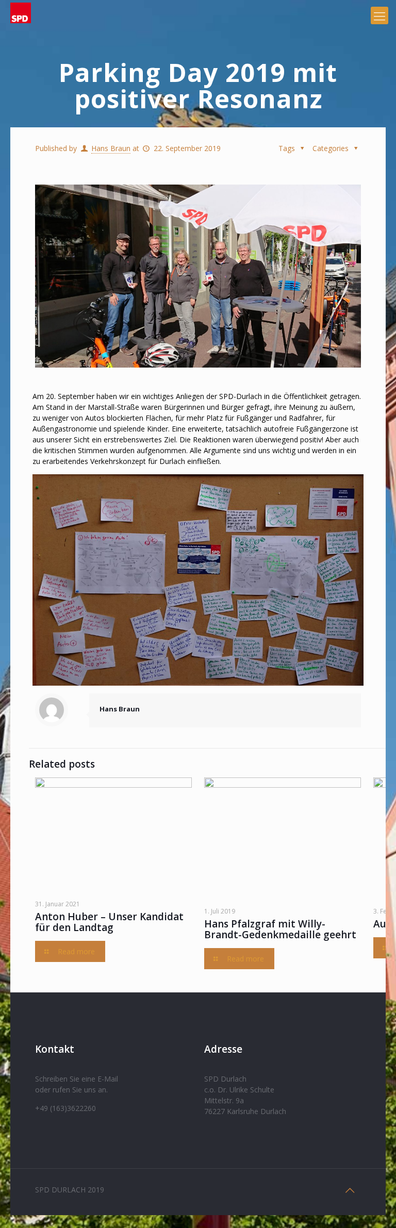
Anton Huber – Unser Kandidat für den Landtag (109, 922)
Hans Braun (110, 148)
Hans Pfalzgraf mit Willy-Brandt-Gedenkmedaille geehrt (280, 929)
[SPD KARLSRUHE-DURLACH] (20, 15)
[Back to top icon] (350, 1190)
